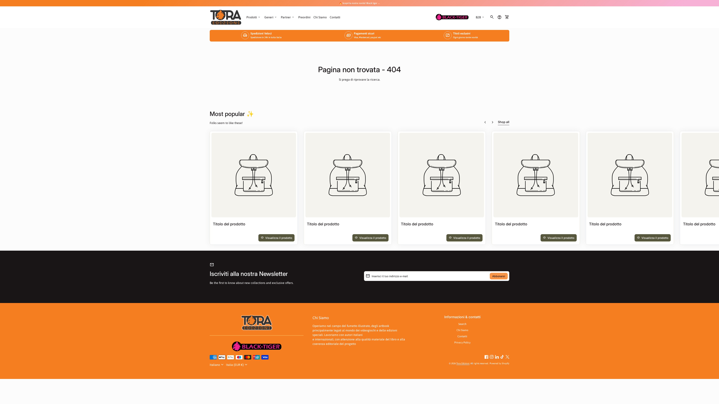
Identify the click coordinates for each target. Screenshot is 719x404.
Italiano (217, 364)
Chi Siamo (320, 17)
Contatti (335, 17)
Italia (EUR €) (237, 364)
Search (462, 323)
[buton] (217, 364)
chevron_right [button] (492, 122)
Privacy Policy (462, 342)
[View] (253, 175)
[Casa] (226, 17)
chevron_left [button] (485, 122)
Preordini (304, 17)
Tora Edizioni (462, 363)
